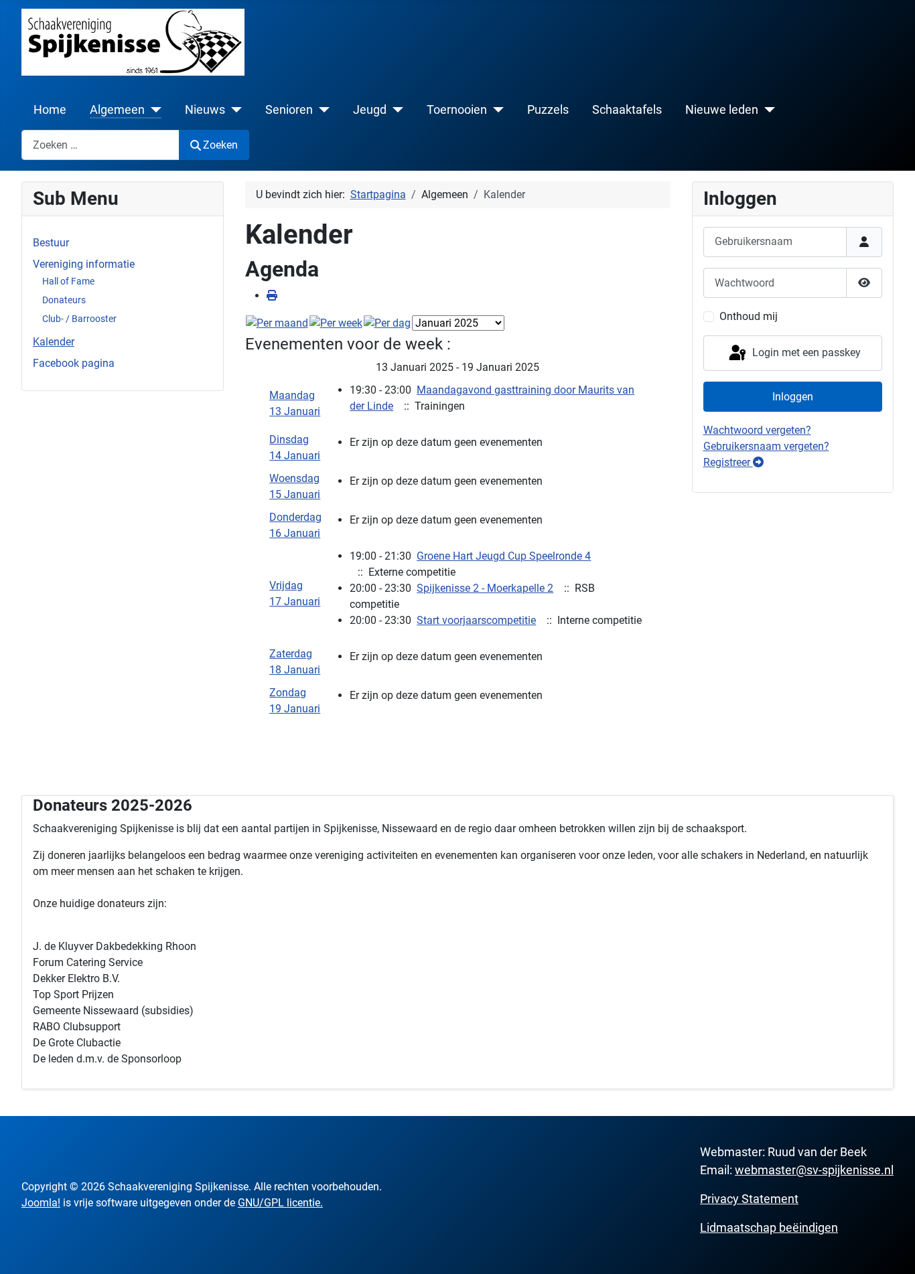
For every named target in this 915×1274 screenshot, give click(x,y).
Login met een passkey (805, 352)
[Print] (272, 295)
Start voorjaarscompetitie (476, 620)
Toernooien (457, 109)
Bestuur (51, 242)
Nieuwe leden (721, 109)
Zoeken (220, 145)
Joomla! (40, 1202)
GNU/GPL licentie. (280, 1202)
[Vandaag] (387, 323)
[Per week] (335, 323)
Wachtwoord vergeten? (757, 430)
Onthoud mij (748, 316)
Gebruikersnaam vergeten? (766, 446)
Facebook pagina (74, 363)
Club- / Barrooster (79, 318)
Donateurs (64, 300)
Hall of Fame (68, 281)
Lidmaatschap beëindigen (769, 1227)
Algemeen (117, 109)
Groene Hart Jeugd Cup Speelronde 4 (504, 556)
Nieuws (205, 109)
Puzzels (548, 109)
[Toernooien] (495, 109)
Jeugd (369, 109)
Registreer (728, 462)
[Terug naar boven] (891, 1249)
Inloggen (792, 396)
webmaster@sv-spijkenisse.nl (814, 1170)
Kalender (53, 341)
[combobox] (100, 145)
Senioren (289, 109)
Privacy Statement (749, 1199)
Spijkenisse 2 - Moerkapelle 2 (485, 588)
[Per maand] (277, 323)
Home (49, 109)
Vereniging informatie (84, 264)
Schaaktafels (627, 109)
